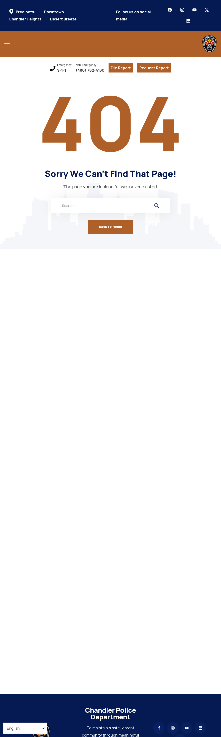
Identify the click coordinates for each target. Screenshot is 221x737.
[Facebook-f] (159, 728)
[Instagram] (182, 9)
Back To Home (110, 226)
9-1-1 (61, 70)
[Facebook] (169, 9)
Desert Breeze (63, 19)
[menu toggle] (7, 43)
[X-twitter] (206, 9)
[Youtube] (194, 9)
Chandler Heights (25, 19)
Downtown (54, 11)
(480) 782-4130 (90, 70)
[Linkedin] (188, 21)
